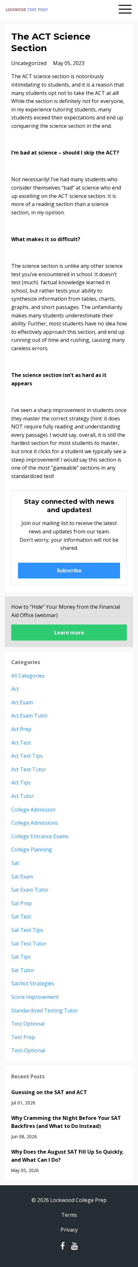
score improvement (35, 996)
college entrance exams (40, 836)
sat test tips (27, 930)
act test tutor (28, 769)
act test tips (27, 755)
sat (15, 863)
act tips (20, 782)
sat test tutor (29, 943)
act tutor (22, 796)
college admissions (34, 822)
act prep (21, 729)
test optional (27, 1023)
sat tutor (22, 970)
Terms (69, 1214)
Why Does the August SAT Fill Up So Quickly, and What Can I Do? (67, 1156)
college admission (33, 809)
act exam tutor (29, 715)
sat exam (22, 876)
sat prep (21, 903)
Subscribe (69, 570)
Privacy (69, 1229)
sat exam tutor (29, 889)
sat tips (21, 956)
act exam (22, 702)
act (15, 688)
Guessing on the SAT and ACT (49, 1092)
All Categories (28, 675)
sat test (21, 916)
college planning (31, 849)
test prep (23, 1037)
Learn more (69, 632)
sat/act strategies (32, 983)
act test (21, 742)
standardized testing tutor (44, 1010)
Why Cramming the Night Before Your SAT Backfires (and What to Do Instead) (66, 1122)
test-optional (28, 1050)
